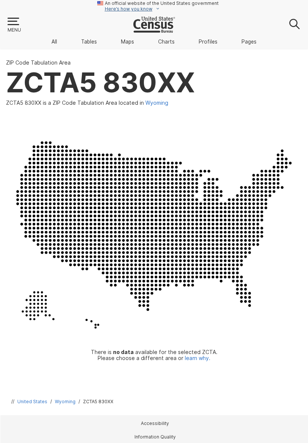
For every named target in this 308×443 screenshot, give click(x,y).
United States (32, 401)
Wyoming (65, 401)
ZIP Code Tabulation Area (38, 63)
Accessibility (155, 423)
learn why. (197, 358)
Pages (249, 42)
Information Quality (155, 437)
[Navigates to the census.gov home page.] (154, 30)
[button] (14, 25)
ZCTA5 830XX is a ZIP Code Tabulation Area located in (87, 103)
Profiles (208, 42)
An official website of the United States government (162, 3)
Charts (166, 42)
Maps (127, 42)
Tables (89, 42)
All (54, 42)
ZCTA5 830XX (98, 401)
